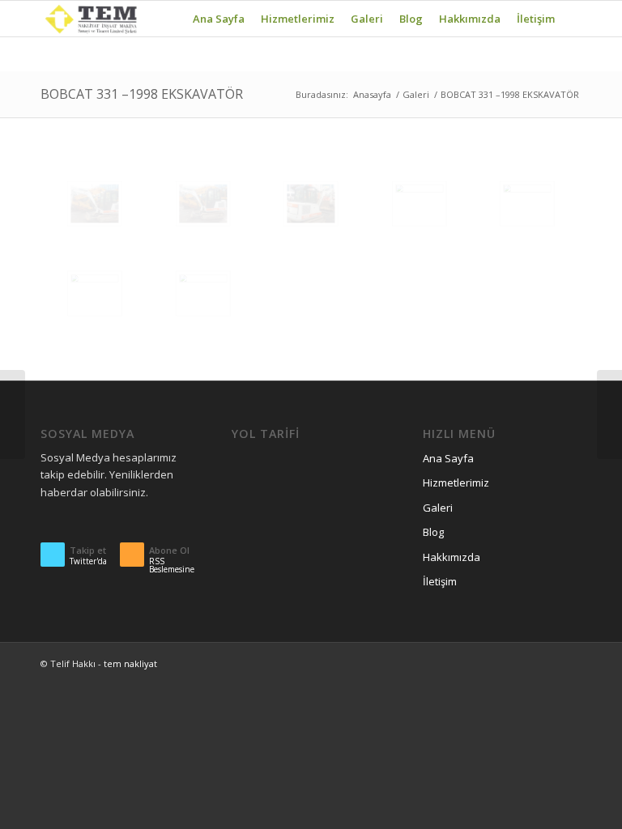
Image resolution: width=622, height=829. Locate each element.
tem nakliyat (130, 663)
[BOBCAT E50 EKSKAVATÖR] (12, 414)
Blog (433, 532)
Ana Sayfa (448, 458)
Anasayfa (372, 94)
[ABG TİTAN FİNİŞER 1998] (609, 414)
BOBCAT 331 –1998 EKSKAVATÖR (141, 94)
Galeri (416, 94)
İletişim (440, 581)
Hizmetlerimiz (456, 482)
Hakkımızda (451, 557)
